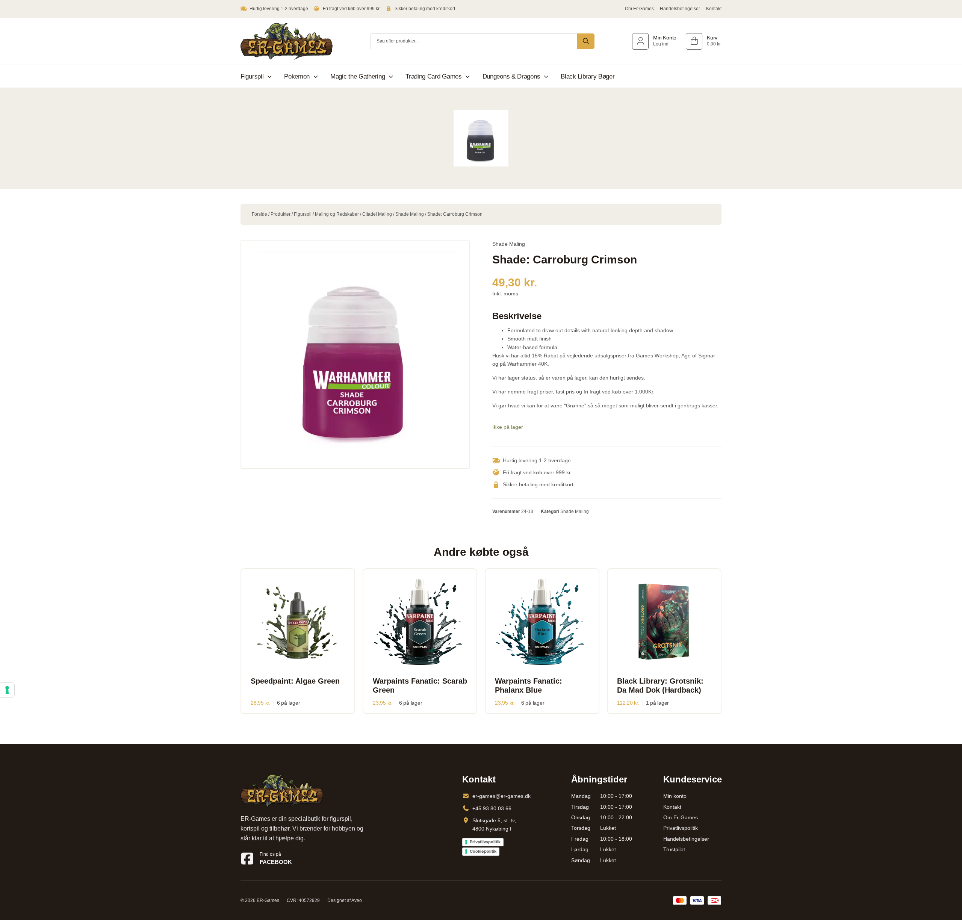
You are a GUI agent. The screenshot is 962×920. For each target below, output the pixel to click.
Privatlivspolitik (485, 841)
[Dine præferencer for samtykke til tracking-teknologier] (7, 690)
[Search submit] (585, 41)
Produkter (280, 214)
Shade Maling (409, 214)
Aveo (356, 900)
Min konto (675, 796)
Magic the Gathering (357, 76)
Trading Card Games (433, 76)
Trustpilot (674, 849)
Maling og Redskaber (337, 214)
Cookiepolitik (483, 851)
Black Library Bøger (587, 76)
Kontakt (714, 8)
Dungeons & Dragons (511, 76)
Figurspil (251, 76)
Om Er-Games (639, 8)
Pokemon (297, 76)
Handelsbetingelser (680, 8)
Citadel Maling (377, 214)
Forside (259, 214)
